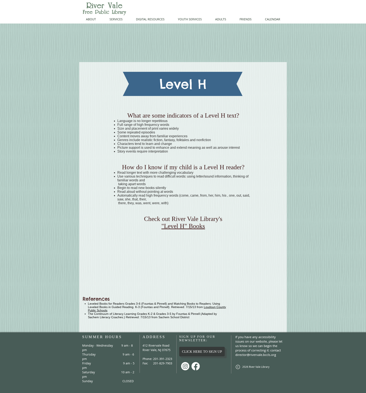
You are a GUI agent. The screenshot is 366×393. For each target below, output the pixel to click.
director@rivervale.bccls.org (255, 355)
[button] (91, 19)
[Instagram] (185, 366)
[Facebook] (195, 366)
